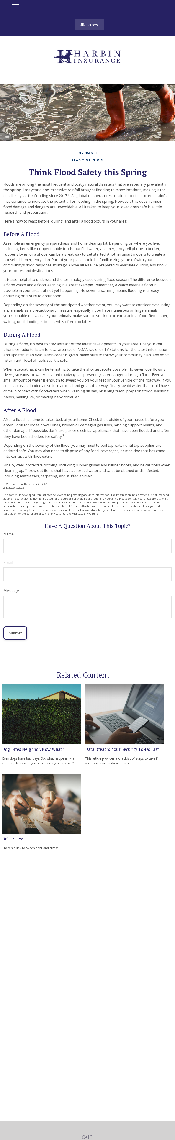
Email (8, 562)
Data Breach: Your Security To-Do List (122, 749)
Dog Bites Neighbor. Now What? (33, 749)
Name (8, 534)
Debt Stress (13, 838)
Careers (92, 25)
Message (11, 590)
